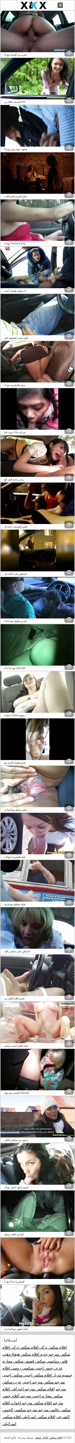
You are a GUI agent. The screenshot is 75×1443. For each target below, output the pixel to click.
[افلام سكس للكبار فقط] (34, 5)
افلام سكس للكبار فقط (48, 1438)
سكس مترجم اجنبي (38, 1382)
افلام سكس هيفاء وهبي (20, 1354)
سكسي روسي (22, 1368)
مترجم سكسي (25, 1409)
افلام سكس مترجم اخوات (31, 1402)
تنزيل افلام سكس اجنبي (41, 1375)
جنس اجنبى (43, 1368)
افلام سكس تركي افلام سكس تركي (38, 1347)
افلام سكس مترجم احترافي (32, 1388)
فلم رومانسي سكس (51, 1361)
